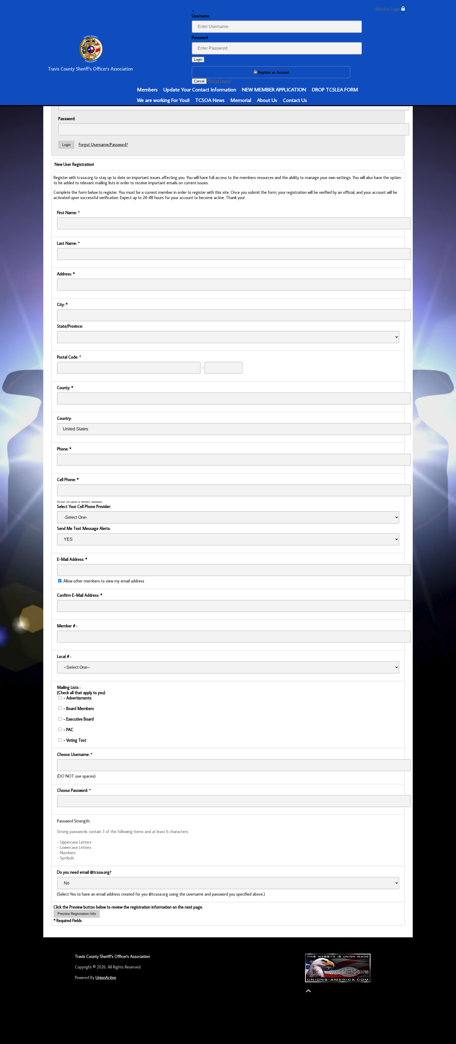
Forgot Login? (219, 80)
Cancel (199, 81)
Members (147, 89)
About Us (267, 99)
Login (198, 60)
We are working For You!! (163, 99)
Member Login (388, 9)
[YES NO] (228, 539)
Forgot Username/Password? (103, 144)
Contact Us (295, 99)
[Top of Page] (308, 991)
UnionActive (106, 977)
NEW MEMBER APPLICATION (274, 89)
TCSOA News (210, 99)
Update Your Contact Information (199, 89)
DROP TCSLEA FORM (335, 89)
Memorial (240, 99)
